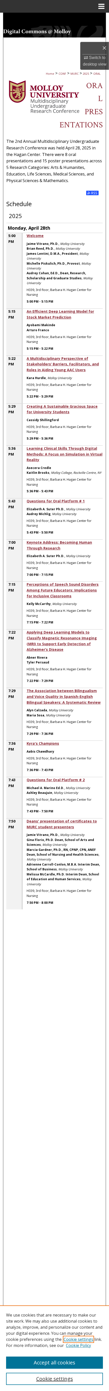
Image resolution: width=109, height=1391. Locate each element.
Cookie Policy (78, 1345)
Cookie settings (78, 1339)
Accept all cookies (54, 1362)
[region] (54, 1348)
